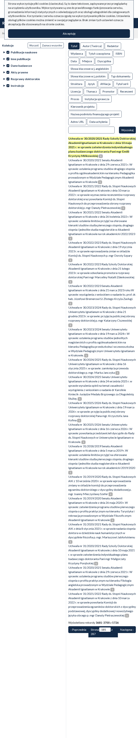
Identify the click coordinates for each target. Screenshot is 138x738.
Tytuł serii (122, 83)
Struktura (76, 83)
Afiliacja (105, 83)
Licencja (76, 91)
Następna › (127, 629)
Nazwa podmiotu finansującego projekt (95, 114)
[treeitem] (33, 52)
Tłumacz (91, 91)
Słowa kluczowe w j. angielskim (90, 68)
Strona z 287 (102, 632)
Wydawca (77, 53)
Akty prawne (19, 72)
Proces (75, 99)
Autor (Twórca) (92, 46)
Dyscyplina (104, 61)
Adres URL (77, 121)
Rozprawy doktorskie (25, 79)
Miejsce (87, 61)
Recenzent (126, 91)
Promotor (108, 91)
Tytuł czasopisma (99, 53)
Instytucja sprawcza (97, 99)
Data (74, 61)
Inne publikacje (21, 59)
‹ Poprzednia (78, 629)
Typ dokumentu (120, 76)
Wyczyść (34, 45)
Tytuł (74, 46)
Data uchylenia (98, 121)
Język (91, 83)
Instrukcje (17, 85)
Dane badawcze (21, 65)
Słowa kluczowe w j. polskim (88, 76)
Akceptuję (69, 33)
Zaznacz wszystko (52, 45)
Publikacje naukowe (24, 52)
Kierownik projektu (83, 106)
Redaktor (113, 46)
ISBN (119, 53)
